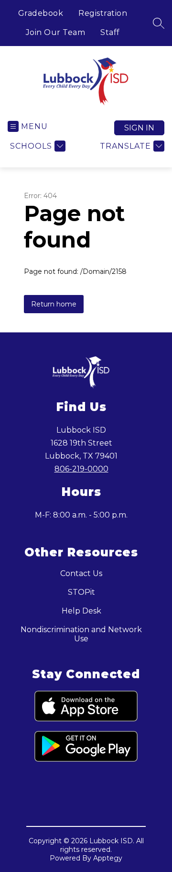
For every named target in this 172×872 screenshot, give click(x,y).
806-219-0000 (81, 468)
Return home (53, 304)
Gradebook (41, 13)
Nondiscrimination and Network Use (81, 634)
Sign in (139, 127)
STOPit (81, 592)
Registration (102, 13)
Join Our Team (56, 32)
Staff (110, 32)
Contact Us (81, 573)
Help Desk (81, 610)
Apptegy (107, 858)
